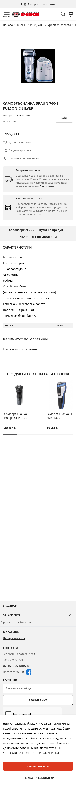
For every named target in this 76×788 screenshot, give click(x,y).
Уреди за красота (60, 25)
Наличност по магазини (24, 158)
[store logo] (25, 14)
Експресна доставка (41, 4)
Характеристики (21, 230)
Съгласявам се (38, 766)
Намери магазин (14, 638)
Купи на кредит (51, 230)
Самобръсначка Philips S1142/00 (15, 416)
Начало (8, 25)
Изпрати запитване (16, 665)
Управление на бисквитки (16, 622)
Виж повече (47, 186)
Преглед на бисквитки (38, 778)
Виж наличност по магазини (20, 349)
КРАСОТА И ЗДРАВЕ (30, 25)
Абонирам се (38, 700)
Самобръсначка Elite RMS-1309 (60, 416)
